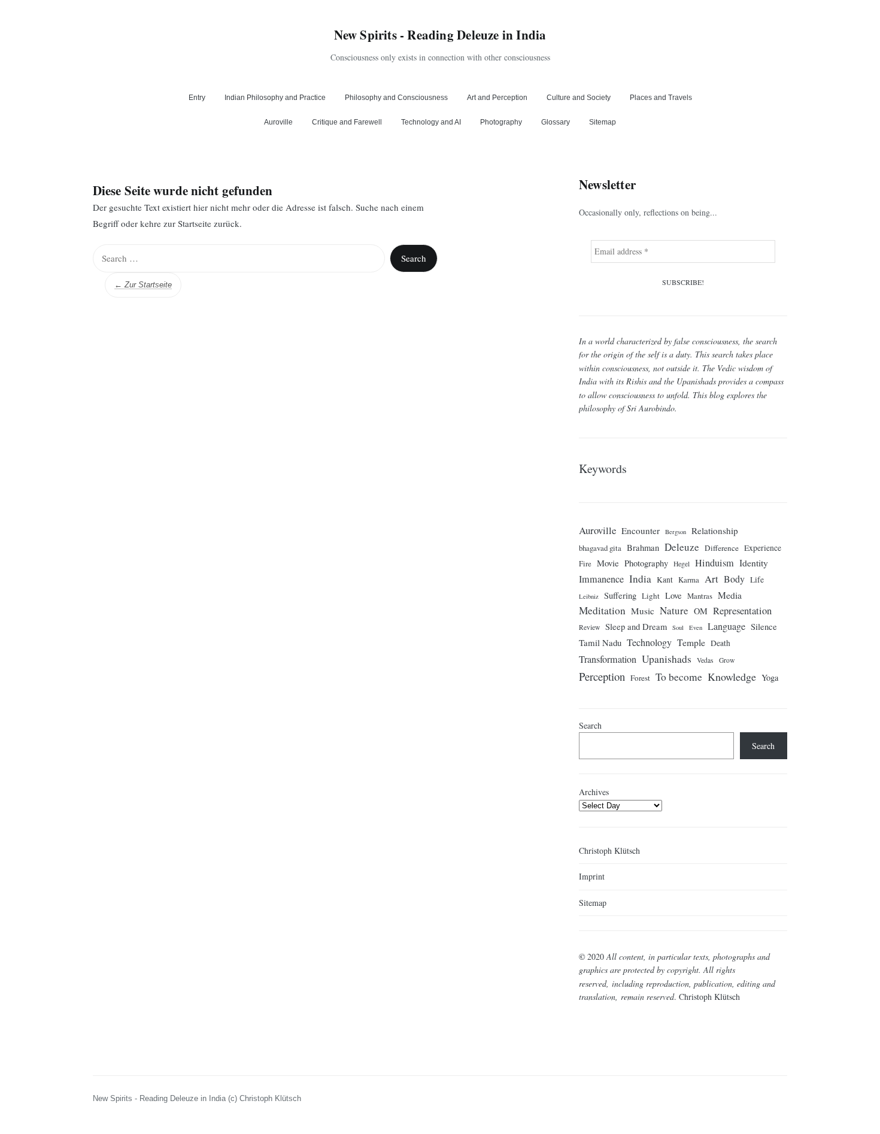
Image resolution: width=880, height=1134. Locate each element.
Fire (585, 563)
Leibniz (589, 596)
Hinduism (714, 562)
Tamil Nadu (600, 642)
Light (651, 595)
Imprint (592, 876)
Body (734, 578)
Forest (640, 677)
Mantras (699, 595)
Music (642, 611)
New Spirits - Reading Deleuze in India (440, 35)
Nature (674, 610)
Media (730, 595)
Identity (753, 562)
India (640, 579)
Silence (764, 626)
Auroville (278, 122)
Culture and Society (579, 97)
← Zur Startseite (143, 284)
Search (590, 725)
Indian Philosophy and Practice (275, 97)
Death (720, 643)
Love (673, 595)
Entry (197, 97)
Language (726, 626)
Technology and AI (431, 122)
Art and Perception (497, 97)
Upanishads (666, 658)
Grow (727, 659)
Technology (649, 642)
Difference (722, 547)
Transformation (607, 658)
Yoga (769, 677)
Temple (691, 642)
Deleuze (681, 546)
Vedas (705, 659)
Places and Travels (661, 97)
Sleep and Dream (636, 626)
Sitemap (602, 122)
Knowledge (732, 676)
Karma (688, 579)
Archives (594, 792)
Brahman (643, 547)
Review (589, 627)
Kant (665, 579)
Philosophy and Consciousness (396, 97)
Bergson (675, 531)
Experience (762, 547)
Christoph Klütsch (609, 850)
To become (679, 676)
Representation (742, 610)
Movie (608, 563)
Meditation (602, 610)
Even (695, 627)
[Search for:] (239, 258)
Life (757, 579)
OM (701, 611)
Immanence (601, 579)
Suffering (620, 595)
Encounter (640, 530)
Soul (678, 627)
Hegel (681, 563)
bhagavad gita (600, 547)
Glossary (555, 122)
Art (711, 579)
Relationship (714, 530)
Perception (602, 675)
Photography (501, 122)
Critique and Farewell (347, 122)
